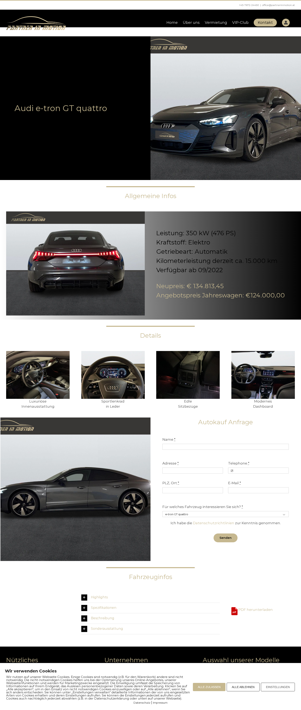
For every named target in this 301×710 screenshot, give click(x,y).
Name (168, 439)
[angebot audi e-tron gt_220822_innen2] (188, 353)
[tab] (150, 597)
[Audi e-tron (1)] (38, 353)
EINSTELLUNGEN (278, 687)
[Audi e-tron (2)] (263, 353)
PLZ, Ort (170, 483)
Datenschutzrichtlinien (213, 523)
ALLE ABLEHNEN (243, 687)
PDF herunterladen (255, 610)
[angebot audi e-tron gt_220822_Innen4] (113, 353)
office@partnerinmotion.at (278, 5)
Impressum (160, 702)
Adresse (170, 463)
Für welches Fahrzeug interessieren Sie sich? (202, 507)
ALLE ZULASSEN (209, 687)
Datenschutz (142, 702)
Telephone (238, 463)
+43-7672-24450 (249, 5)
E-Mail (234, 483)
